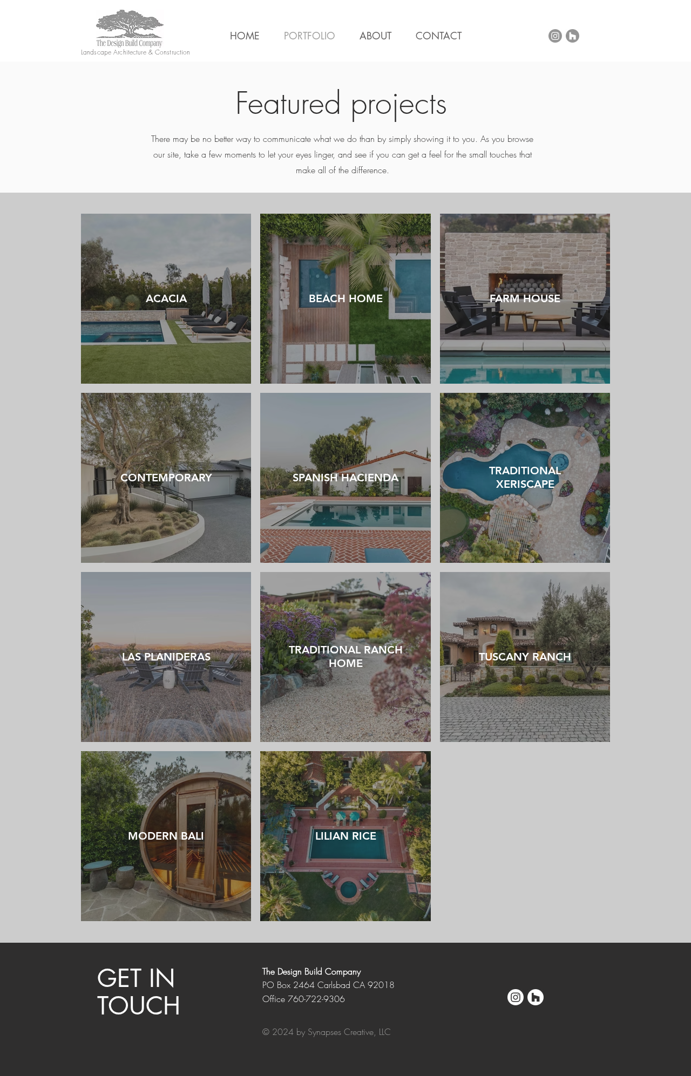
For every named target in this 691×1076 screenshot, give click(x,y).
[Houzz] (572, 36)
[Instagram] (555, 36)
